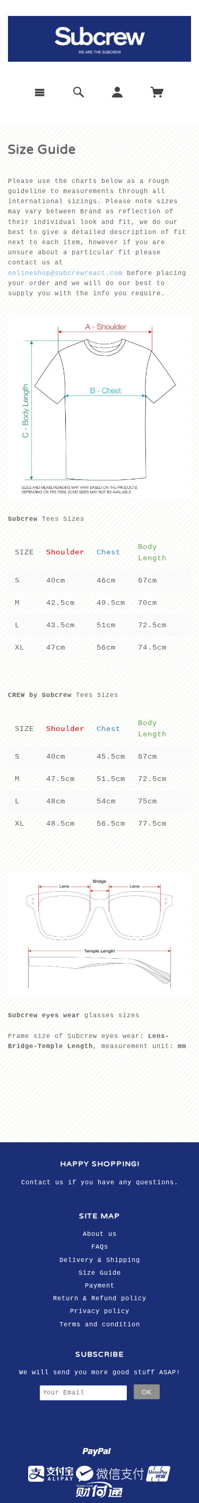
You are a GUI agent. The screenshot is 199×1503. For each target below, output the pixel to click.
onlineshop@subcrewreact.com (65, 273)
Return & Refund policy (99, 1298)
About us (100, 1234)
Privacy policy (99, 1311)
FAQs (99, 1247)
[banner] (99, 39)
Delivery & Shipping (99, 1260)
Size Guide (100, 1273)
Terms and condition (99, 1324)
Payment (100, 1286)
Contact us (42, 1182)
